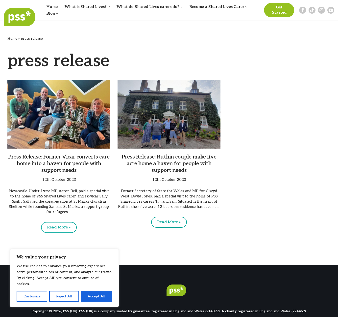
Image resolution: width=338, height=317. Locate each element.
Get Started (279, 10)
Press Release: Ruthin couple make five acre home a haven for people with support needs (169, 164)
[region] (64, 278)
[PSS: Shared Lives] (21, 17)
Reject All (64, 296)
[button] (109, 7)
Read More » (56, 229)
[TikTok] (312, 10)
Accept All (96, 296)
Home (52, 6)
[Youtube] (330, 10)
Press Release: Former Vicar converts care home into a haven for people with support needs (59, 164)
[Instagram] (321, 10)
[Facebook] (302, 10)
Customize (32, 296)
